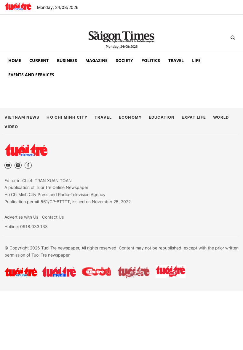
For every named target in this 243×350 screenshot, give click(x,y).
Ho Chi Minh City (67, 117)
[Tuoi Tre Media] (59, 271)
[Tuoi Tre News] (26, 150)
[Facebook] (28, 165)
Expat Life (194, 117)
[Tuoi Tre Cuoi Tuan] (133, 272)
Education (162, 117)
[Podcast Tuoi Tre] (171, 271)
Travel (103, 117)
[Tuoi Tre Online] (20, 271)
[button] (232, 37)
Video (11, 126)
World (220, 117)
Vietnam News (21, 117)
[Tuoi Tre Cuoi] (96, 272)
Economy (130, 117)
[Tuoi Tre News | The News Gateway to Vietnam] (17, 6)
